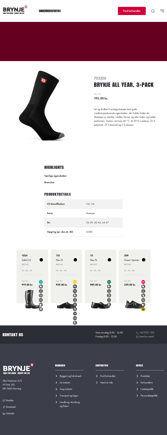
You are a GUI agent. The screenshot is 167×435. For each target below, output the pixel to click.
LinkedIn (9, 413)
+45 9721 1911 (147, 332)
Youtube (9, 400)
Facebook (10, 407)
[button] (50, 11)
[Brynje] (15, 10)
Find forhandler (132, 11)
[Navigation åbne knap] (162, 11)
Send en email (146, 336)
